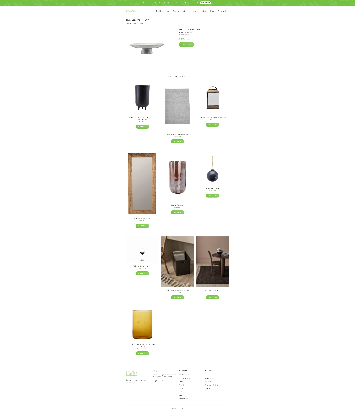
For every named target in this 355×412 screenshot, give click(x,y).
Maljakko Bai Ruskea (177, 205)
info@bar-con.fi (158, 381)
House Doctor (200, 29)
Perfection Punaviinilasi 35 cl (142, 266)
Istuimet (181, 381)
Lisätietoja (187, 44)
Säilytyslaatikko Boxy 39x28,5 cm (177, 290)
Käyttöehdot (209, 381)
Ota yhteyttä (209, 378)
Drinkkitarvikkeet (162, 11)
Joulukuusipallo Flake (212, 188)
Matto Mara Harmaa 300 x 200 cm (177, 134)
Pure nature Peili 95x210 (142, 219)
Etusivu (128, 23)
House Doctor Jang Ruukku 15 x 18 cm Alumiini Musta (142, 118)
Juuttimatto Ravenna (212, 290)
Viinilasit (204, 11)
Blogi (212, 11)
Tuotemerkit (222, 11)
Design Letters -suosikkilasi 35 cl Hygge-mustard (142, 345)
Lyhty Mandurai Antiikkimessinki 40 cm (213, 117)
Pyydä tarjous (205, 3)
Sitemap (208, 388)
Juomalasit (193, 11)
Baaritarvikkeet (179, 11)
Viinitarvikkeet (183, 399)
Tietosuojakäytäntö (211, 385)
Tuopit (181, 388)
